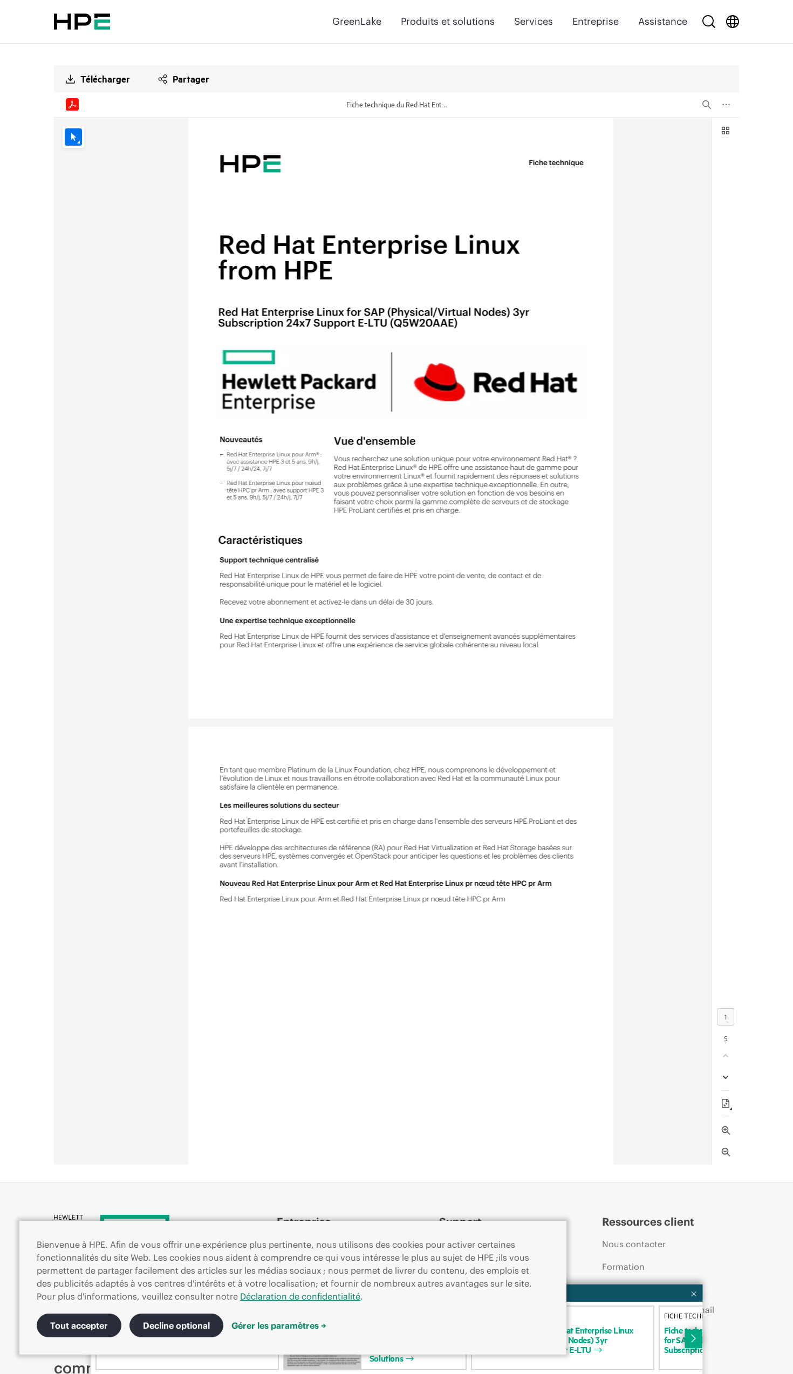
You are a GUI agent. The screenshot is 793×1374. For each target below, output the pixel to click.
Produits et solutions (448, 21)
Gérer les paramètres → (278, 1325)
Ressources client (648, 1221)
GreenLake (356, 21)
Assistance (662, 21)
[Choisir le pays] (732, 21)
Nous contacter (634, 1244)
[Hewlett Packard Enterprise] (82, 21)
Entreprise (595, 21)
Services (533, 21)
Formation (623, 1266)
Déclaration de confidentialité (300, 1296)
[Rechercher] (708, 21)
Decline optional (176, 1325)
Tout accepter (79, 1325)
